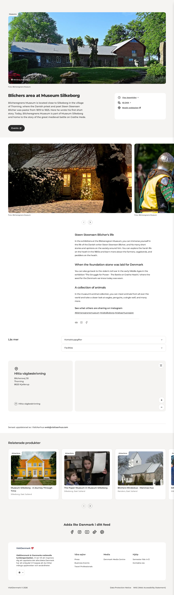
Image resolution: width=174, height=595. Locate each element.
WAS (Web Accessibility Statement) (149, 587)
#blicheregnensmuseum (87, 313)
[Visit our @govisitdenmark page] (94, 532)
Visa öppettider (129, 97)
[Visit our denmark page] (72, 532)
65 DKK (125, 102)
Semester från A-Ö (141, 559)
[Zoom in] (161, 400)
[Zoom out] (161, 407)
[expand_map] (161, 365)
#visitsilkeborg (107, 313)
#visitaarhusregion (124, 313)
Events (14, 128)
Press (77, 559)
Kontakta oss (139, 563)
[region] (120, 386)
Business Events (82, 563)
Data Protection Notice (120, 587)
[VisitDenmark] (25, 548)
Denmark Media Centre (114, 559)
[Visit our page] (79, 532)
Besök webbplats (130, 108)
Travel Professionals (83, 566)
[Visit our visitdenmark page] (87, 532)
